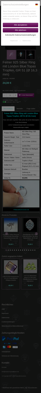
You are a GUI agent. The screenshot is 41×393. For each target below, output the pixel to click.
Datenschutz (27, 41)
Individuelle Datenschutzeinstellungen (20, 35)
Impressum (14, 41)
